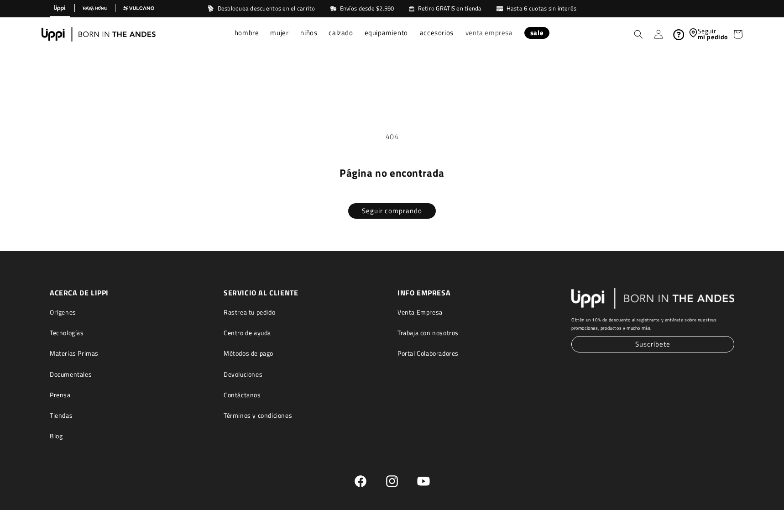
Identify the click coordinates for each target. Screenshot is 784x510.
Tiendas (61, 415)
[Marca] (60, 8)
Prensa (60, 394)
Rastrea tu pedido (249, 312)
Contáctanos (242, 394)
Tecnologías (67, 332)
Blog (56, 436)
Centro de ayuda (247, 332)
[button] (247, 34)
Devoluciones (243, 374)
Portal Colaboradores (428, 353)
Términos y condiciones (258, 415)
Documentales (71, 374)
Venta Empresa (420, 312)
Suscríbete (652, 344)
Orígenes (63, 312)
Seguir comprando (392, 210)
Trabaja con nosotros (428, 332)
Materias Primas (74, 353)
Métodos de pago (248, 353)
